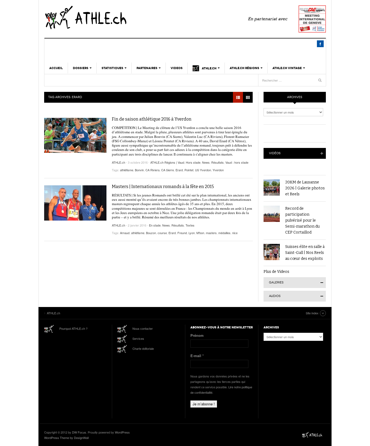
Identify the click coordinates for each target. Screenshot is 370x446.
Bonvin (139, 170)
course (162, 233)
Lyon (192, 233)
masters (211, 233)
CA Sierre (167, 170)
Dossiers (80, 68)
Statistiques (112, 68)
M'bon (200, 233)
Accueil (56, 68)
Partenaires (147, 68)
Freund (182, 233)
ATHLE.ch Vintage (287, 68)
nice (235, 233)
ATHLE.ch (113, 17)
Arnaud (124, 233)
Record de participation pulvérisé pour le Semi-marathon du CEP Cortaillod (302, 220)
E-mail (197, 355)
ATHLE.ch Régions (244, 68)
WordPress (122, 432)
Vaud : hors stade (236, 162)
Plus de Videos (276, 271)
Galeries (276, 282)
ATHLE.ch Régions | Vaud (167, 162)
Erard (179, 170)
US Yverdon (203, 170)
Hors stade (193, 162)
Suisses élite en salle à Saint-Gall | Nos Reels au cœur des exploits (304, 252)
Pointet (188, 170)
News (206, 162)
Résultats (217, 162)
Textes (190, 225)
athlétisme (126, 170)
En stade (155, 225)
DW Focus (79, 432)
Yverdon (218, 170)
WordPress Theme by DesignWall (66, 437)
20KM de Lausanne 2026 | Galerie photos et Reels (305, 188)
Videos (177, 68)
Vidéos (275, 153)
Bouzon (151, 233)
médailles (224, 233)
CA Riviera (152, 170)
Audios (275, 296)
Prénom (197, 335)
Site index (312, 313)
